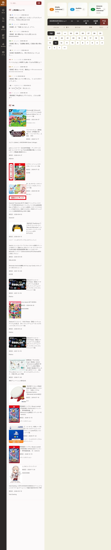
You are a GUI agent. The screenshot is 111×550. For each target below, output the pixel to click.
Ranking (3, 46)
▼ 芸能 (104, 22)
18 (85, 38)
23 (56, 38)
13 (55, 43)
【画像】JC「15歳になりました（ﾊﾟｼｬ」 (22, 27)
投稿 (3, 38)
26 (94, 33)
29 (77, 33)
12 (61, 43)
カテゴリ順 (86, 22)
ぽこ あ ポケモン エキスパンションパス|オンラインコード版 (34, 185)
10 (72, 43)
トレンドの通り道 (18, 59)
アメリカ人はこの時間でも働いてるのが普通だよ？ (25, 62)
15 (102, 38)
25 (100, 33)
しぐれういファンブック (29, 466)
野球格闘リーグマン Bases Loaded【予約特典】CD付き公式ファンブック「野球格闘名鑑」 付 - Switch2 (30, 449)
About (3, 12)
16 (96, 38)
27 (88, 33)
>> (78, 21)
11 (67, 43)
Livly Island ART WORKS (28, 302)
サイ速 (15, 76)
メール (3, 54)
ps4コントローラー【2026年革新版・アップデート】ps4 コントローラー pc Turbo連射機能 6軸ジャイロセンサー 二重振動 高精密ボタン (25, 150)
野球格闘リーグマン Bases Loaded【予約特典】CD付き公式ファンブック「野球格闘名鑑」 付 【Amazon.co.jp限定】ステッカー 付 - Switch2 (31, 410)
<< (72, 21)
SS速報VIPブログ (18, 85)
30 (71, 33)
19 (79, 38)
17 (90, 38)
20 (73, 38)
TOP (51, 33)
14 (50, 43)
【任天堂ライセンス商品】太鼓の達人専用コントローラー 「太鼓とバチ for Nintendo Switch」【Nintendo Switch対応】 (34, 390)
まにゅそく (17, 24)
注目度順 (96, 22)
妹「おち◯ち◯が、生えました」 (20, 88)
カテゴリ (3, 29)
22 (62, 38)
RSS (3, 21)
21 (68, 38)
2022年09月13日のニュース (58, 22)
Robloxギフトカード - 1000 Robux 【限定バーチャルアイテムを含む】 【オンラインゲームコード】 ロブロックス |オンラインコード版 (25, 323)
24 (50, 38)
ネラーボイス (17, 15)
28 (83, 33)
